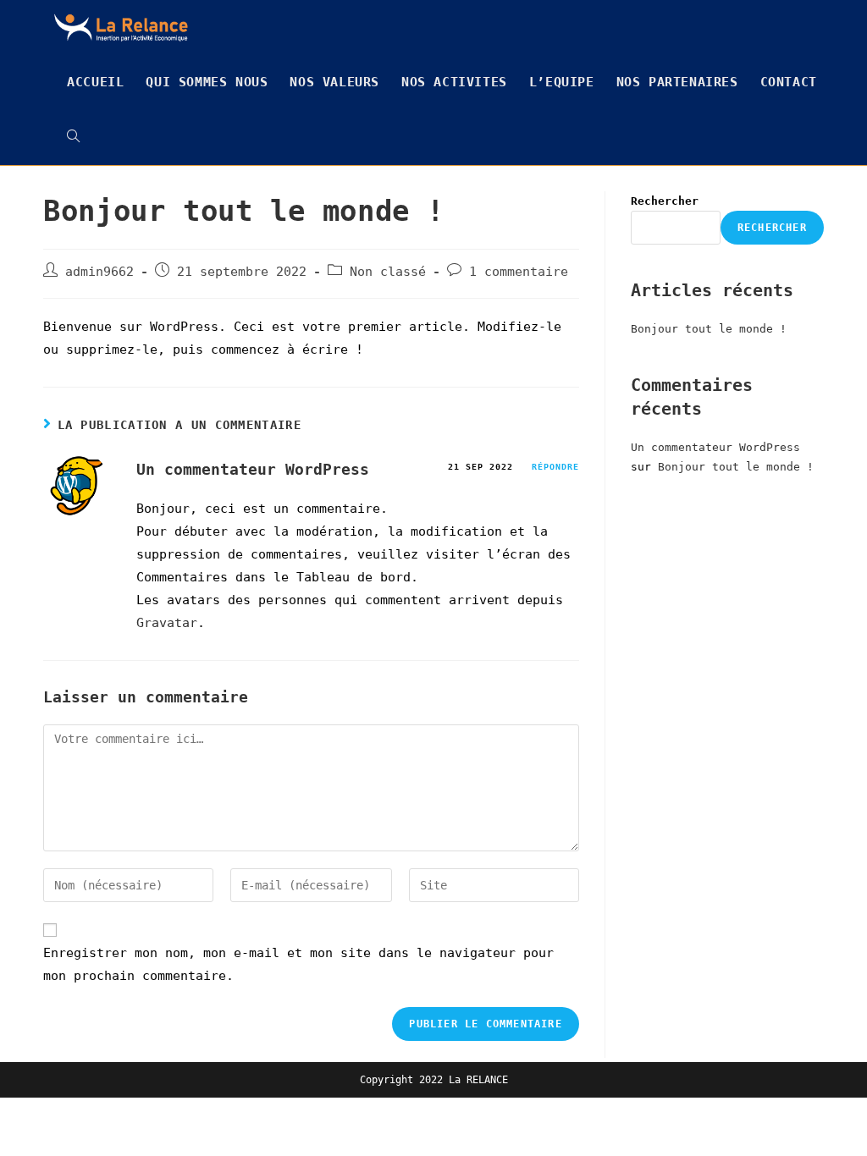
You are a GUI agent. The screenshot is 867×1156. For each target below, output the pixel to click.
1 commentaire (518, 271)
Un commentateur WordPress (252, 469)
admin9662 (99, 271)
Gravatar (166, 622)
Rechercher (665, 201)
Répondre (555, 466)
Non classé (388, 271)
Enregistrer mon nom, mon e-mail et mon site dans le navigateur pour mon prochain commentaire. (298, 964)
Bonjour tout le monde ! (709, 328)
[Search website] (73, 137)
